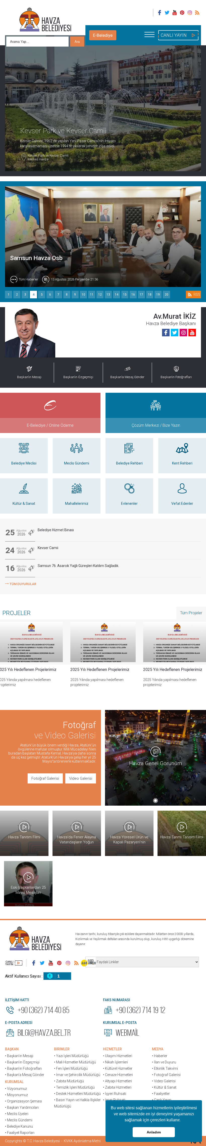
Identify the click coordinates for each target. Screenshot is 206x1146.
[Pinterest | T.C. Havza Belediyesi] (182, 12)
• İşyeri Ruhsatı (114, 1094)
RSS (196, 295)
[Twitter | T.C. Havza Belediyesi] (167, 12)
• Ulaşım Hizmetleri (117, 1056)
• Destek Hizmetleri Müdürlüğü (77, 1094)
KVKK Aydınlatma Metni (82, 1141)
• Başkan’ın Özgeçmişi (22, 1062)
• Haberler (159, 1056)
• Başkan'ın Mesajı (19, 1056)
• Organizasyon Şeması (23, 1101)
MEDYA (157, 1049)
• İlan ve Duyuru (164, 1062)
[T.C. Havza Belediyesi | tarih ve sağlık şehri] (45, 20)
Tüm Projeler (191, 613)
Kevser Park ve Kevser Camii (48, 157)
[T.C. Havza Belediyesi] (35, 939)
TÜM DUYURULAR (20, 583)
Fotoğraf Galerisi (45, 778)
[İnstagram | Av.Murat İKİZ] (183, 332)
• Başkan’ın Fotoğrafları (23, 1068)
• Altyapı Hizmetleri (117, 1081)
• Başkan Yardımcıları (22, 1107)
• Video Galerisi (164, 1081)
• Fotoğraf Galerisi (166, 1075)
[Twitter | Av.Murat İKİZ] (174, 332)
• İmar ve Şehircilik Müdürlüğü (77, 1075)
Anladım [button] (154, 1132)
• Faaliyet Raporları (19, 1133)
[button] (182, 1120)
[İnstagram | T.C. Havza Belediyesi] (189, 12)
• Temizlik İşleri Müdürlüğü (74, 1087)
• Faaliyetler (161, 1094)
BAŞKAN (12, 1049)
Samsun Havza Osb (36, 258)
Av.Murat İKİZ (174, 316)
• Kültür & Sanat (164, 1087)
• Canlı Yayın (161, 1100)
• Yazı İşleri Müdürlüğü (71, 1056)
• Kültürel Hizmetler (117, 1068)
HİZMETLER (112, 1049)
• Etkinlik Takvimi (165, 1068)
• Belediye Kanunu (19, 1126)
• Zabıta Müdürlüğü (69, 1081)
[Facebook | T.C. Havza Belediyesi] (159, 12)
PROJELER (17, 613)
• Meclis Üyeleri (16, 1114)
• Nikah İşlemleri (115, 1062)
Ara (77, 42)
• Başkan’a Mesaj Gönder (24, 1075)
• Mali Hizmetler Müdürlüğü (75, 1062)
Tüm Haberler (28, 279)
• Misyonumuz (16, 1095)
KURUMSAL (14, 1082)
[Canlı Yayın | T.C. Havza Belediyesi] (14, 963)
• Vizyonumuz (16, 1089)
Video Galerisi (80, 778)
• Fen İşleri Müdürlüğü (71, 1068)
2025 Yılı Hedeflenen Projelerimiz (99, 669)
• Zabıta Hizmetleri (117, 1087)
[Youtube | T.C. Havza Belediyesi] (174, 12)
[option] (103, 658)
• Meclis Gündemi (18, 1120)
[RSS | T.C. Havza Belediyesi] (197, 12)
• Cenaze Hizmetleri (118, 1075)
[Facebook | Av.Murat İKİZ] (166, 332)
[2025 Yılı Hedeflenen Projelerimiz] (103, 642)
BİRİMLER (62, 1049)
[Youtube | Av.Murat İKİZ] (192, 332)
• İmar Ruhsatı (114, 1100)
